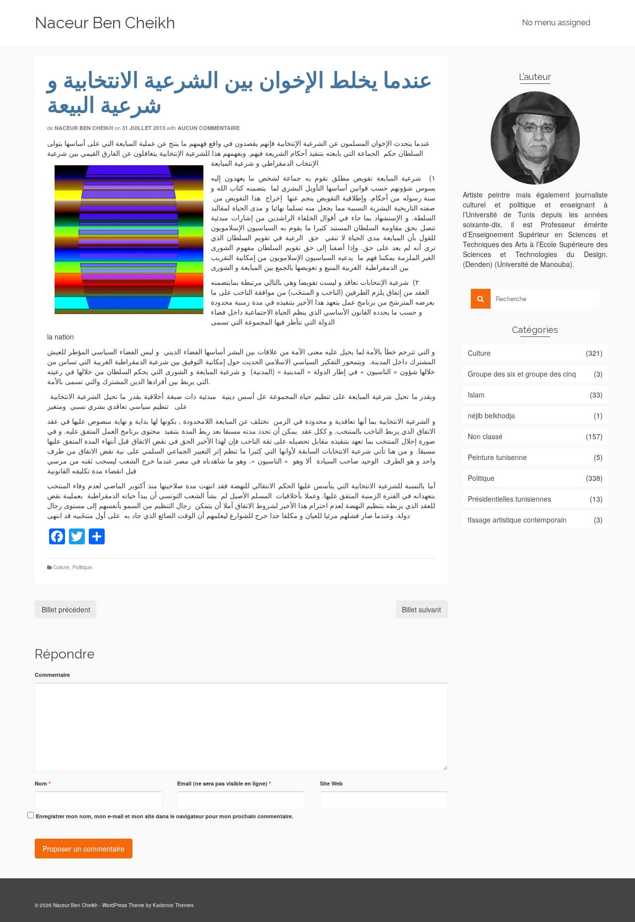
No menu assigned (556, 22)
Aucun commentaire (209, 128)
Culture (61, 567)
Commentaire (52, 674)
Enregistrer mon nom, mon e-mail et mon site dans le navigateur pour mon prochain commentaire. (164, 816)
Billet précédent (66, 609)
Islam (476, 394)
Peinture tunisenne (497, 457)
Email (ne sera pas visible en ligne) (224, 783)
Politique (82, 567)
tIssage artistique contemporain (517, 520)
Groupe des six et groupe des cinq (522, 374)
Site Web (331, 783)
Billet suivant (421, 609)
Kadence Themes (173, 905)
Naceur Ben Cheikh (105, 22)
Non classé (485, 436)
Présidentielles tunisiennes (509, 499)
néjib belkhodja (491, 415)
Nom (43, 783)
